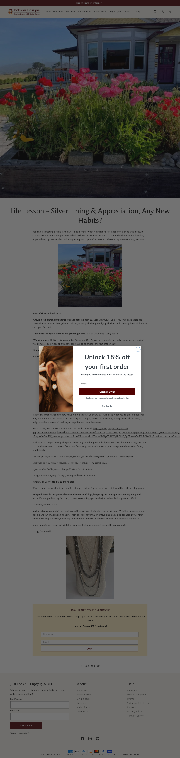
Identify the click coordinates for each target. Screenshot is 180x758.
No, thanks (107, 405)
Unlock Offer (107, 392)
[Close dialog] (138, 349)
